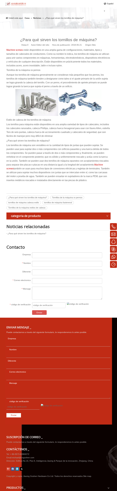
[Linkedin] (17, 469)
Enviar (39, 312)
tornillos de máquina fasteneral (58, 202)
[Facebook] (13, 469)
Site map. (87, 476)
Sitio (94, 45)
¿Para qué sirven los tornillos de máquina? (27, 197)
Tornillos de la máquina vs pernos (67, 197)
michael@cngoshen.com (23, 457)
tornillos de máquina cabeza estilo (23, 202)
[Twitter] (21, 469)
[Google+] (8, 469)
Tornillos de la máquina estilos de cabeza (26, 207)
